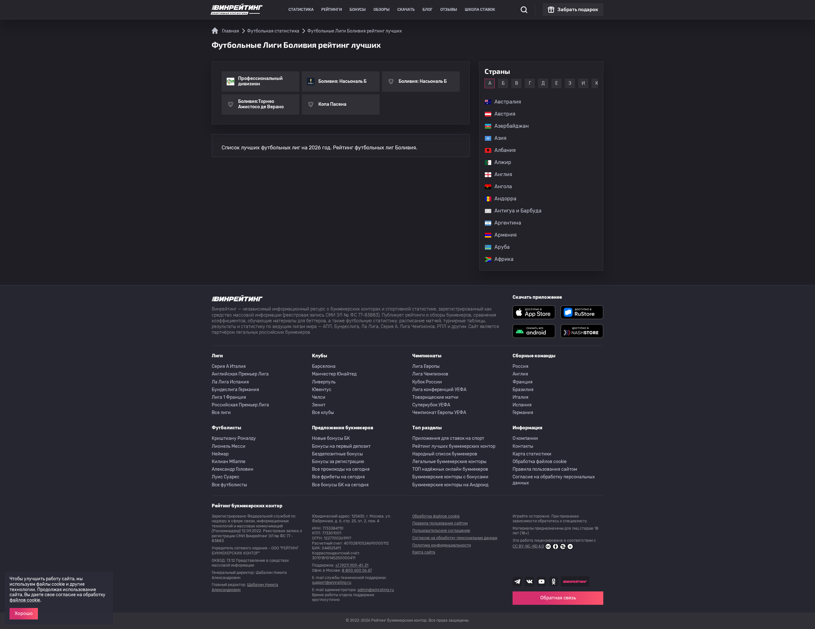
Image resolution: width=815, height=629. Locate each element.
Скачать (406, 9)
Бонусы (358, 9)
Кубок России (427, 382)
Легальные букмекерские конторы (449, 461)
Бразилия (523, 389)
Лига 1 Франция (229, 397)
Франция (523, 382)
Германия (523, 412)
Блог (427, 9)
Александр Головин (232, 469)
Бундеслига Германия (235, 389)
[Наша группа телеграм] (517, 581)
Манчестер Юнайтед (334, 374)
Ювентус (321, 389)
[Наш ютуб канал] (541, 581)
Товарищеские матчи (435, 397)
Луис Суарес (225, 477)
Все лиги (221, 412)
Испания (522, 405)
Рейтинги (331, 9)
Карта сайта (423, 552)
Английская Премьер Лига (240, 374)
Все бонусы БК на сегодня (340, 485)
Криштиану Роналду (234, 438)
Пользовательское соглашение (441, 530)
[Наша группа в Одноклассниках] (553, 581)
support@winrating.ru (331, 582)
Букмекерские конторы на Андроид (450, 485)
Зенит (318, 405)
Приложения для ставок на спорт (448, 438)
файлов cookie (25, 600)
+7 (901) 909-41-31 (351, 565)
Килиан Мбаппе (228, 461)
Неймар (220, 454)
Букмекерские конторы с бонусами (450, 477)
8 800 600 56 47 (357, 570)
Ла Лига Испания (230, 382)
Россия (520, 366)
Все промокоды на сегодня (341, 469)
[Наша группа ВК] (529, 581)
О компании (525, 438)
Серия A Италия (229, 366)
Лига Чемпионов (430, 374)
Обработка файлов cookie (540, 461)
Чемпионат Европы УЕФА (439, 412)
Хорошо (24, 613)
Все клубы (323, 412)
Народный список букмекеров (444, 454)
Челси (318, 397)
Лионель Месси (228, 446)
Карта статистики (532, 454)
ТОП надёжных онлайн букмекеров (450, 469)
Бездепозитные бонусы (337, 454)
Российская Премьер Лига (240, 405)
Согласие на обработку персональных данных (554, 479)
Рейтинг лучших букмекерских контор (453, 446)
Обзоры (381, 9)
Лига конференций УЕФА (439, 389)
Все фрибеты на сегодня (338, 477)
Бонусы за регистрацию (338, 461)
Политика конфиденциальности (441, 545)
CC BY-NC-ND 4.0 (528, 546)
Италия (520, 397)
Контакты (523, 446)
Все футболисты (229, 485)
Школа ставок (480, 9)
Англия (520, 374)
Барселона (324, 366)
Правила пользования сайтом (545, 469)
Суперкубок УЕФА (431, 405)
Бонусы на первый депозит (341, 446)
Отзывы (448, 9)
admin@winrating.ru (376, 590)
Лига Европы (426, 366)
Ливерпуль (324, 382)
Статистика (301, 9)
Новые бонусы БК (331, 438)
